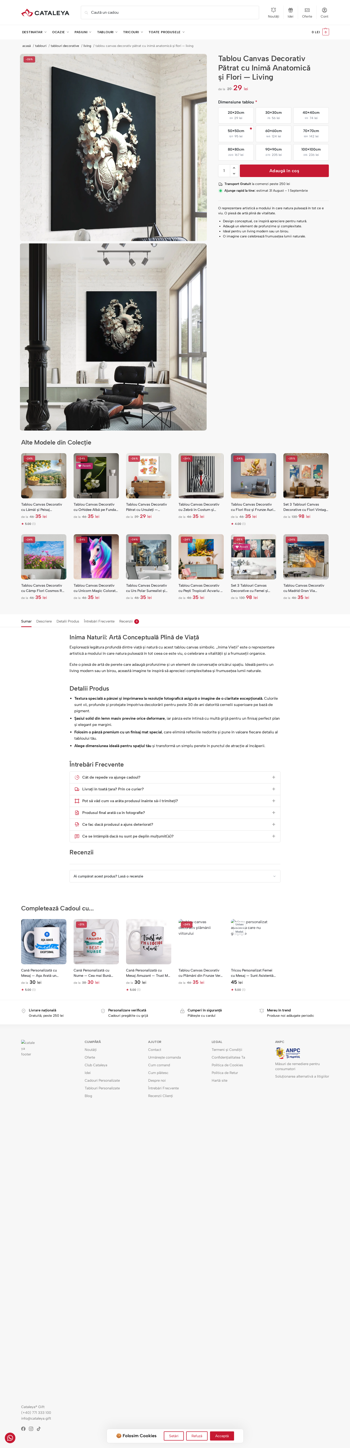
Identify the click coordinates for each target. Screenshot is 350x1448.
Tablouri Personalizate (102, 1088)
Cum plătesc (158, 1073)
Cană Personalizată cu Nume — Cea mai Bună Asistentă (92, 973)
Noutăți (273, 16)
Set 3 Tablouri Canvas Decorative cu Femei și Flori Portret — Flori (249, 588)
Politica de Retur (225, 1073)
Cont (324, 16)
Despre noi (157, 1080)
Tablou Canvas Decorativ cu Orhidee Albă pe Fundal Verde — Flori (95, 507)
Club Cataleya (96, 1065)
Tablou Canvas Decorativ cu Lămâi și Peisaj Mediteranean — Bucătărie (42, 507)
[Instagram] (33, 1429)
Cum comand (159, 1065)
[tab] (27, 621)
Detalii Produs (68, 621)
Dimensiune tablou (237, 102)
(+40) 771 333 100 (36, 1412)
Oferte (307, 16)
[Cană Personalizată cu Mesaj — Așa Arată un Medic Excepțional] (43, 941)
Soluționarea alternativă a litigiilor (302, 1076)
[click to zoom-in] (113, 147)
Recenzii (128, 621)
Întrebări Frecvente (99, 621)
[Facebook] (25, 1429)
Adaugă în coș (284, 170)
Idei (290, 16)
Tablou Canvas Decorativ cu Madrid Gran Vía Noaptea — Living (303, 588)
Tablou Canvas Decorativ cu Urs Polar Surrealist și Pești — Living (146, 588)
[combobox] (170, 12)
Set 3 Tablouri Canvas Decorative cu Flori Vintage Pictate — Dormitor (305, 507)
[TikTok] (40, 1429)
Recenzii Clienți (160, 1096)
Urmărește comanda (164, 1057)
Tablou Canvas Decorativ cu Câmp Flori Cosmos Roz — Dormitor (43, 588)
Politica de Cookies (227, 1065)
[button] (320, 32)
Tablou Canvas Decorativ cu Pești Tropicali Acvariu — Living (200, 588)
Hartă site (219, 1080)
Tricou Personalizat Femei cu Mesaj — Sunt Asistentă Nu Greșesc (252, 973)
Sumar (26, 621)
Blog (88, 1096)
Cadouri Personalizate (102, 1080)
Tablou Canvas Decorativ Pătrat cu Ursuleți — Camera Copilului (146, 507)
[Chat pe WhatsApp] (10, 1438)
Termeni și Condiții (227, 1050)
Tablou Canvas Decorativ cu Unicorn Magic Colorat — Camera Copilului (94, 588)
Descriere (44, 621)
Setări (173, 1436)
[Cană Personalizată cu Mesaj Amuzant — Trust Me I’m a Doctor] (148, 941)
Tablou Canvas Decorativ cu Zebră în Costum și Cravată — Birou (198, 507)
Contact (154, 1050)
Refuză (196, 1436)
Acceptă (222, 1436)
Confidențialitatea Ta (228, 1057)
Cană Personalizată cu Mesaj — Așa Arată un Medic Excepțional (39, 973)
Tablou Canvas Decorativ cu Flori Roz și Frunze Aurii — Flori (252, 507)
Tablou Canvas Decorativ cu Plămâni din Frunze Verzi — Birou (200, 973)
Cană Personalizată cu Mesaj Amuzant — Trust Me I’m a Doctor (148, 973)
